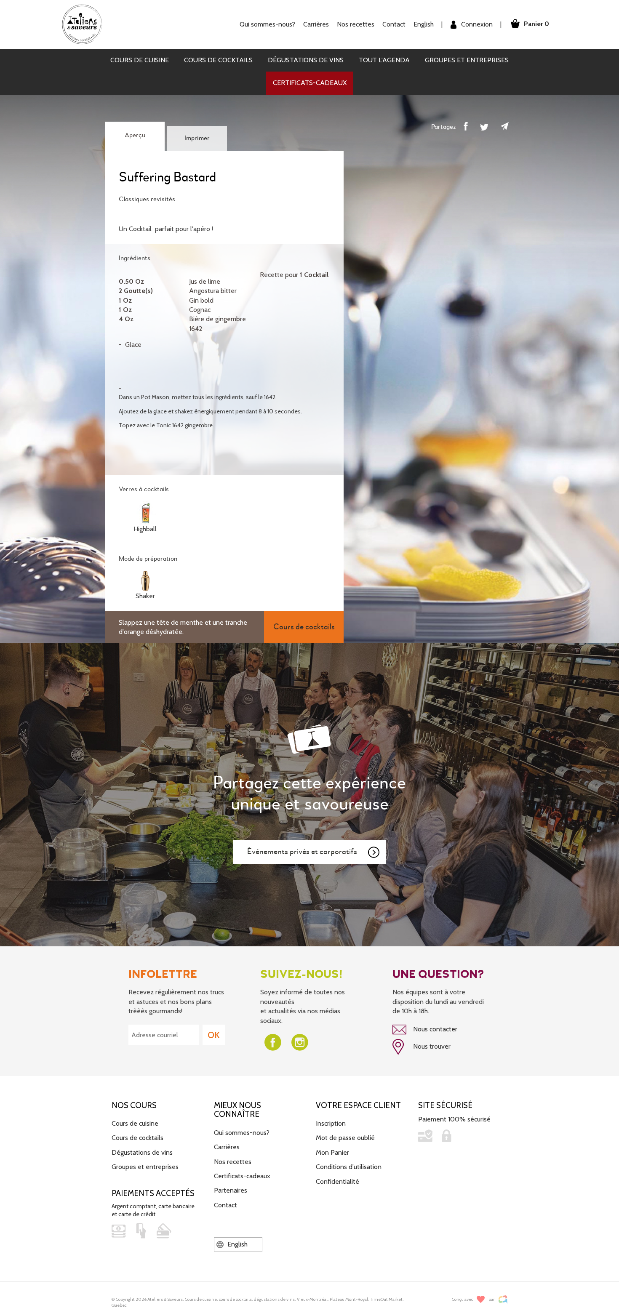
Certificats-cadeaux (310, 83)
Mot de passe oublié (345, 1138)
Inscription (331, 1123)
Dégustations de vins (306, 60)
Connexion (476, 24)
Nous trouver (431, 1046)
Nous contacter (434, 1029)
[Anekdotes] (503, 1299)
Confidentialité (337, 1181)
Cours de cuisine (139, 60)
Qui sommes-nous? (241, 1133)
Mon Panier (332, 1152)
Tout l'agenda (384, 60)
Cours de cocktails (218, 60)
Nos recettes (232, 1162)
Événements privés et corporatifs (302, 852)
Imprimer (197, 138)
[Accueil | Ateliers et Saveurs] (85, 24)
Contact (394, 24)
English (424, 24)
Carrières (316, 24)
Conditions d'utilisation (349, 1167)
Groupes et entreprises (467, 60)
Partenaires (230, 1190)
